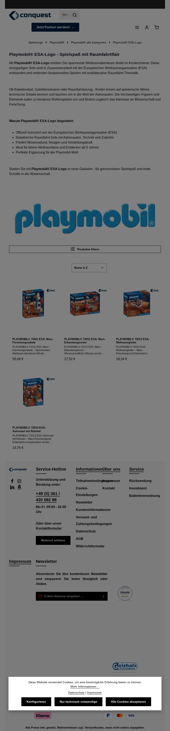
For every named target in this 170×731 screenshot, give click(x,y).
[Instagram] (19, 482)
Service (136, 469)
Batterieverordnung (144, 495)
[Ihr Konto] (146, 27)
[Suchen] (75, 14)
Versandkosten (94, 727)
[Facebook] (12, 482)
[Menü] (136, 27)
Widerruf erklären (53, 540)
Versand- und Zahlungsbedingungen (94, 520)
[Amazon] (19, 488)
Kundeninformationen (93, 510)
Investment (138, 488)
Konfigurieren (36, 701)
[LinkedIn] (12, 488)
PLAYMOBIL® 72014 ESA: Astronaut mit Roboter (29, 429)
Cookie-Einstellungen (87, 492)
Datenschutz (86, 531)
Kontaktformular (49, 528)
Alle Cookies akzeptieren (128, 701)
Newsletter (84, 502)
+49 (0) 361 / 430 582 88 (48, 496)
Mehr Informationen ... (85, 686)
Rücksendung (140, 481)
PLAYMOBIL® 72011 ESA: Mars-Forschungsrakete (32, 341)
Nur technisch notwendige (78, 701)
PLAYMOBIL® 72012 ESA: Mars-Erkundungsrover (84, 341)
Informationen (90, 469)
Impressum (111, 481)
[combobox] (65, 14)
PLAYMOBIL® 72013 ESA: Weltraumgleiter (132, 341)
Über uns (111, 469)
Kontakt (108, 488)
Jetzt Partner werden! (53, 27)
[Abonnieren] (104, 596)
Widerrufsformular (90, 546)
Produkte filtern (87, 249)
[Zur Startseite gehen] (30, 15)
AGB (79, 538)
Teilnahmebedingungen (94, 481)
